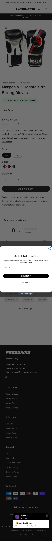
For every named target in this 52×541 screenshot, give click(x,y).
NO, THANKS (26, 282)
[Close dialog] (50, 248)
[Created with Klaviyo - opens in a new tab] (26, 293)
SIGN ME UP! (26, 276)
